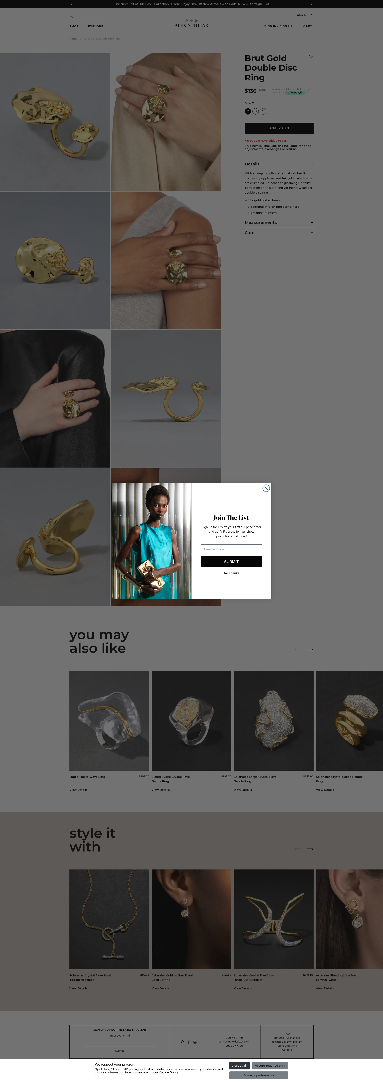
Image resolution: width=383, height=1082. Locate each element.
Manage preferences (259, 1075)
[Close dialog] (266, 488)
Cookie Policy (169, 1072)
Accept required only (270, 1065)
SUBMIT (231, 562)
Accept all (239, 1065)
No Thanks (231, 573)
